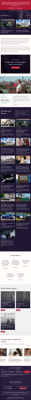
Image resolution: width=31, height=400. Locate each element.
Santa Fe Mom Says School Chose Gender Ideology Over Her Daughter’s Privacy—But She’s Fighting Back (15, 360)
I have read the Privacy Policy (5, 376)
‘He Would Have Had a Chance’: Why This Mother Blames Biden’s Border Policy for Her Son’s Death (22, 167)
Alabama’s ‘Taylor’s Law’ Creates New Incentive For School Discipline (7, 131)
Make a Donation (11, 8)
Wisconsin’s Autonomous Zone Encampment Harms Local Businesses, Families (7, 31)
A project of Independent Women (16, 383)
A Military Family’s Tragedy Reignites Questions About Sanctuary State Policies (21, 205)
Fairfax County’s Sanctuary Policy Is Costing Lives (8, 224)
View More (28, 15)
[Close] (29, 1)
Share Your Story (15, 67)
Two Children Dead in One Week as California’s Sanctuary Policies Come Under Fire (23, 224)
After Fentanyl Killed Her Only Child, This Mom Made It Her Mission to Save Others (7, 186)
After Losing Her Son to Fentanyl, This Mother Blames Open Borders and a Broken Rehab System (23, 150)
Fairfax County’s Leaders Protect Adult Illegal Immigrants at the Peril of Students (22, 186)
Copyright (23, 398)
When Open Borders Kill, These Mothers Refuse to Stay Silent (7, 241)
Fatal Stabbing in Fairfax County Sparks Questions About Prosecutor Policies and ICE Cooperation (8, 205)
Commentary (3, 28)
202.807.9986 (21, 397)
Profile (18, 28)
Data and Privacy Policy (18, 398)
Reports (18, 183)
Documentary (3, 97)
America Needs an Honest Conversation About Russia (6, 167)
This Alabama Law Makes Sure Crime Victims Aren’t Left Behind (22, 31)
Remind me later (19, 8)
